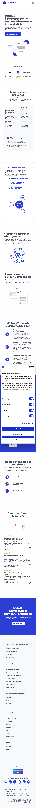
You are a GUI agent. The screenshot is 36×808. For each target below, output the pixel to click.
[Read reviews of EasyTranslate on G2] (18, 771)
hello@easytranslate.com (25, 800)
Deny (18, 439)
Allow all (18, 429)
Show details (26, 423)
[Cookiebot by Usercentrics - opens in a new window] (26, 367)
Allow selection (18, 434)
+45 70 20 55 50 (16, 800)
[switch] (31, 404)
